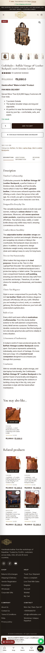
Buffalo (12, 148)
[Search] (38, 15)
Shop (13, 650)
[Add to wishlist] (18, 408)
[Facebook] (9, 563)
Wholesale (5, 589)
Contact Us (5, 611)
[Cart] (41, 15)
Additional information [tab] (20, 158)
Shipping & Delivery (8, 578)
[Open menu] (3, 15)
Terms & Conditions (8, 614)
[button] (40, 22)
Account (27, 589)
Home (4, 650)
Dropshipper (6, 585)
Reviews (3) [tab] (36, 158)
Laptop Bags (27, 148)
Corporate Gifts (7, 593)
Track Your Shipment (32, 574)
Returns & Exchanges (9, 574)
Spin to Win (10, 642)
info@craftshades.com (32, 614)
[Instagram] (3, 563)
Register (27, 585)
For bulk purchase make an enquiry (23, 134)
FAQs (3, 618)
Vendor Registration (8, 581)
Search (22, 650)
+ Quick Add (13, 422)
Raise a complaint (30, 578)
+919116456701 (29, 611)
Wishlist (27, 593)
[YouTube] (15, 563)
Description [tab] (8, 157)
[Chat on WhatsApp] (41, 641)
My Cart (27, 596)
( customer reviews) (20, 73)
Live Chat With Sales (31, 581)
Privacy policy (6, 622)
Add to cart (27, 126)
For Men (19, 148)
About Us (4, 607)
